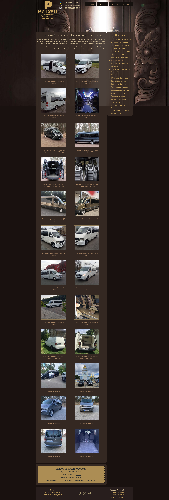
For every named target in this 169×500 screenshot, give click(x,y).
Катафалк (114, 66)
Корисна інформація (52, 492)
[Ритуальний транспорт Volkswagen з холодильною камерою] (53, 341)
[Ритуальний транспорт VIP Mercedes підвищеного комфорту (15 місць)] (53, 135)
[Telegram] (89, 493)
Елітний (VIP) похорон (119, 57)
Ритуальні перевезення (119, 63)
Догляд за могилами (118, 99)
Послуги (103, 4)
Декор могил (116, 102)
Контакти (126, 4)
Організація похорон (118, 48)
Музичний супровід (118, 93)
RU (60, 8)
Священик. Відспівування (120, 90)
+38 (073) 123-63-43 (72, 5)
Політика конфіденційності (52, 495)
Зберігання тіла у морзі (119, 78)
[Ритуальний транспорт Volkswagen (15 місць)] (53, 204)
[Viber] (79, 493)
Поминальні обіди (118, 96)
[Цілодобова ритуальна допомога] (47, 11)
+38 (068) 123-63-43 (72, 3)
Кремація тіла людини (119, 42)
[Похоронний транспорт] (53, 376)
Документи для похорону (120, 51)
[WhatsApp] (84, 493)
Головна (90, 4)
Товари (114, 4)
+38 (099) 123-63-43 (72, 8)
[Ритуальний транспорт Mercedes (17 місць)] (53, 66)
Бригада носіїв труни (119, 84)
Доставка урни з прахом (120, 45)
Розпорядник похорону (120, 87)
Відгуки (52, 490)
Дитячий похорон (117, 54)
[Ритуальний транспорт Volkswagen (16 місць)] (53, 238)
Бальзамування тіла (118, 81)
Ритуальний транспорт (119, 60)
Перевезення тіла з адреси (121, 39)
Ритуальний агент (117, 75)
